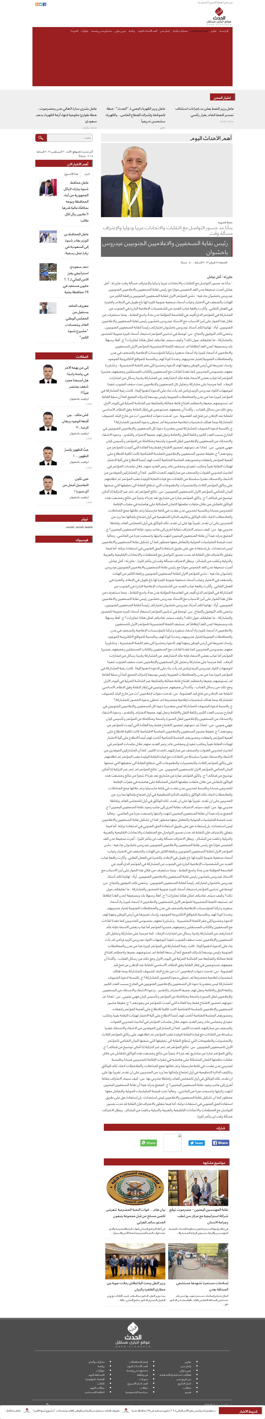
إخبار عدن (165, 30)
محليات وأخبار (180, 30)
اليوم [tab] (87, 173)
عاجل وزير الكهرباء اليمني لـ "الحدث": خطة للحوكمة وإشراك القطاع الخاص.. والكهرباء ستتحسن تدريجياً (135, 114)
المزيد (75, 30)
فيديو (188, 1392)
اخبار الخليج (184, 1383)
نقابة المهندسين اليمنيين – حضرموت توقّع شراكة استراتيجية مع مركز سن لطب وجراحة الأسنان (198, 1215)
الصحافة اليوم (96, 1374)
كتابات (101, 1383)
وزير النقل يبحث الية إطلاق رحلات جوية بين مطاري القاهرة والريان (136, 1285)
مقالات (187, 1387)
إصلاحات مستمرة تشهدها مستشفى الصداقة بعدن (202, 1285)
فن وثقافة (142, 1374)
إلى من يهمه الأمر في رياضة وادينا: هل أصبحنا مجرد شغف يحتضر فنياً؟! (77, 380)
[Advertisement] (132, 61)
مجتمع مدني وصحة (101, 30)
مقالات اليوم (97, 1387)
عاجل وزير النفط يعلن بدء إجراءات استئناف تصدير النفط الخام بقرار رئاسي (204, 111)
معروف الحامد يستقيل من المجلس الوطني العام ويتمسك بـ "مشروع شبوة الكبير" (115, 1410)
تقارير (214, 30)
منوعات (143, 1379)
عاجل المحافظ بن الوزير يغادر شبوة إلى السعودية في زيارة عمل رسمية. (76, 243)
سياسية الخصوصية (136, 1392)
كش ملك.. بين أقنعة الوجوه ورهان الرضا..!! (75, 420)
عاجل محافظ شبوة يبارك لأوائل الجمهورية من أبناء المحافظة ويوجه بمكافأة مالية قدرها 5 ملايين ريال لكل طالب (75, 201)
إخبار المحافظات (199, 30)
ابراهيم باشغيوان (79, 398)
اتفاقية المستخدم (95, 1392)
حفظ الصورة (225, 222)
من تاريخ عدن (184, 1379)
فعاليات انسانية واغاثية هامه (175, 1374)
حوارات (84, 30)
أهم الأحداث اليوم (147, 30)
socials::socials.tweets (79, 527)
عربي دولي (120, 30)
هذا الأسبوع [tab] (71, 173)
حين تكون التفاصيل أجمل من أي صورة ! (76, 484)
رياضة (132, 30)
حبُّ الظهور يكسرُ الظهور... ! (77, 452)
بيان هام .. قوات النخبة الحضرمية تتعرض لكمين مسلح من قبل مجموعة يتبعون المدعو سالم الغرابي (135, 1215)
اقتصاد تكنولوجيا (95, 1379)
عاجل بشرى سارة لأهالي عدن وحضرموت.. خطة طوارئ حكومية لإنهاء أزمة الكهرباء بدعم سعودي (66, 114)
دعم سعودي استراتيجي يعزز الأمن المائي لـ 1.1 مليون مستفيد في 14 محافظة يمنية (215, 1410)
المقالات (82, 356)
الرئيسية (223, 30)
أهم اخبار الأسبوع (138, 1383)
